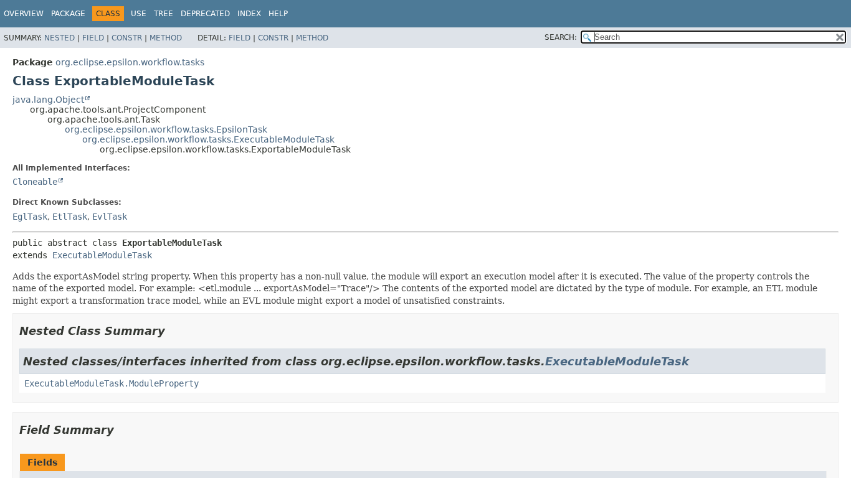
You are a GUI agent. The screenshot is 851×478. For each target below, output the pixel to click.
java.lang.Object (48, 100)
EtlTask (69, 217)
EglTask (29, 217)
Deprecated (205, 13)
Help (278, 13)
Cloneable (34, 182)
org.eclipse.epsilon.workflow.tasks (129, 62)
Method (166, 38)
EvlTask (109, 217)
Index (249, 13)
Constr (127, 38)
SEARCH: (560, 37)
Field (93, 38)
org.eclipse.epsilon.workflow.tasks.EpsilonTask (166, 129)
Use (138, 13)
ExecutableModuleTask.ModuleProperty (111, 383)
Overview (24, 13)
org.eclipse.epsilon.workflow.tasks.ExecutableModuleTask (208, 139)
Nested (59, 38)
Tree (163, 13)
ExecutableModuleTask (102, 255)
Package (68, 13)
